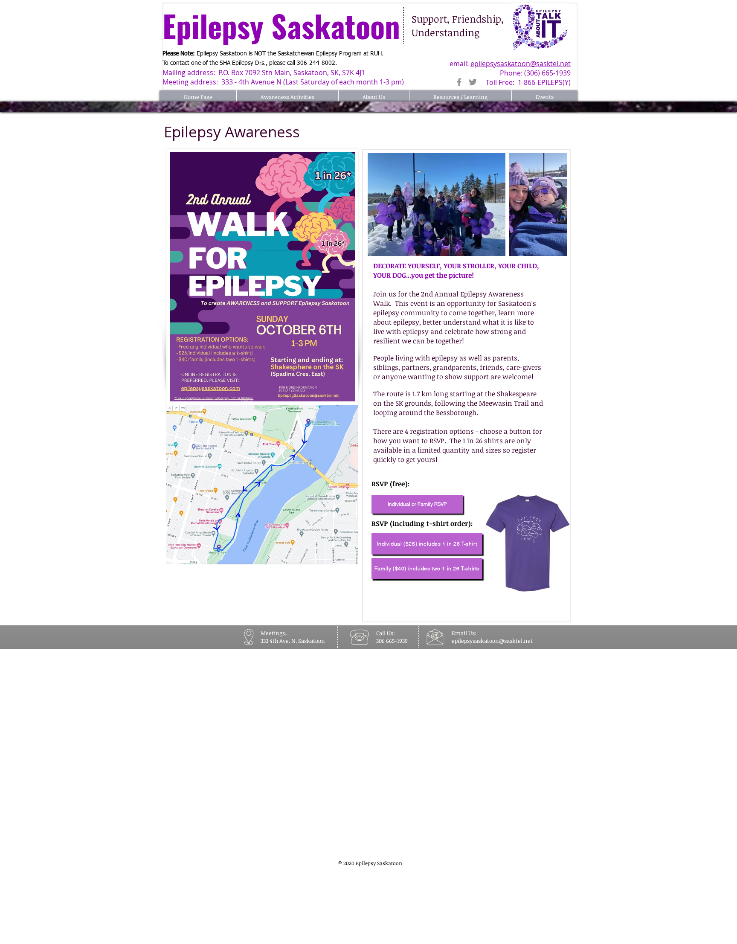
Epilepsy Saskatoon (285, 25)
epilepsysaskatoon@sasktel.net (520, 63)
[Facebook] (459, 82)
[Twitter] (472, 82)
